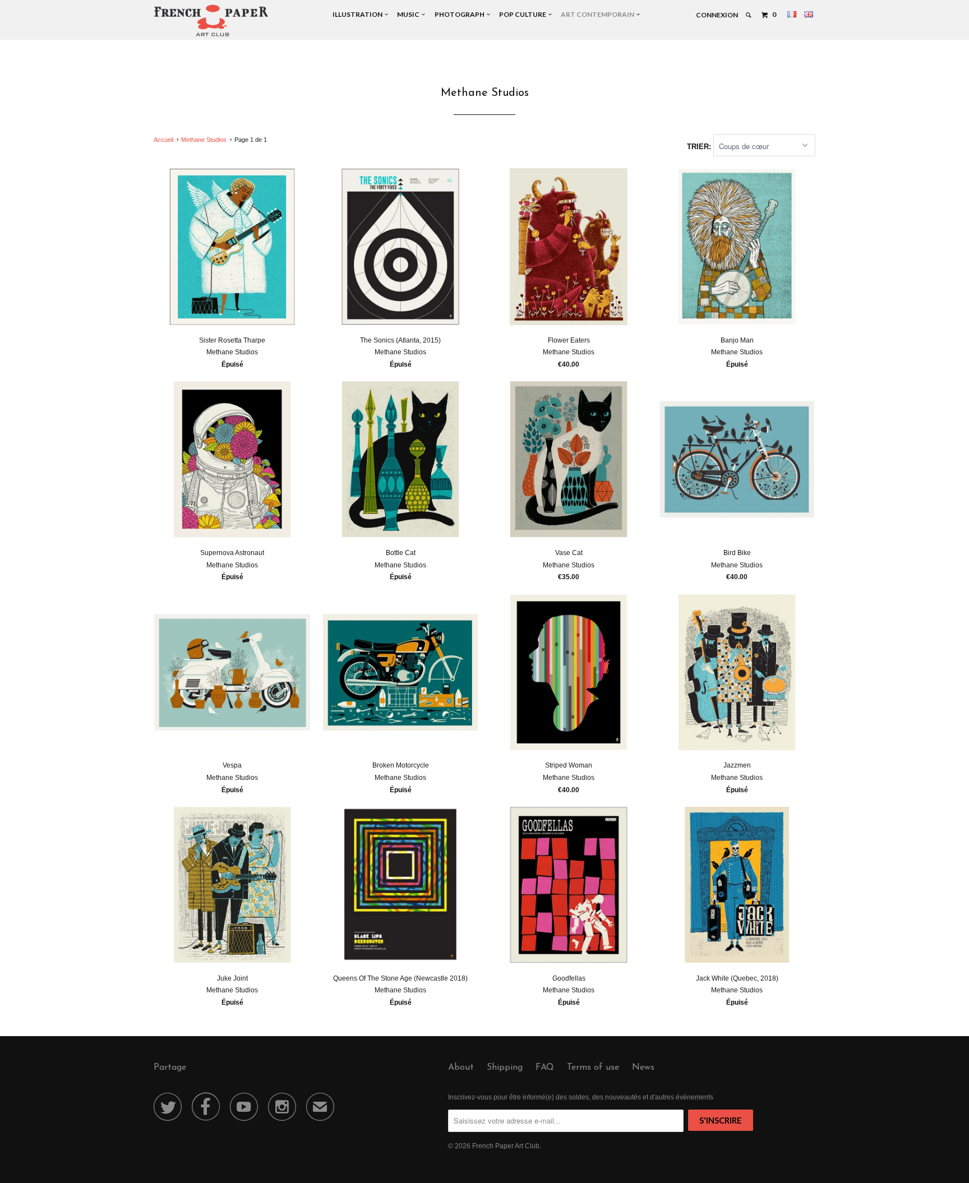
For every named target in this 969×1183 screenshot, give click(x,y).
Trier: (700, 146)
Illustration (359, 14)
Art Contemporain (598, 14)
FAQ (545, 1067)
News (643, 1067)
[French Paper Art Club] (211, 20)
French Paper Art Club (505, 1146)
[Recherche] (749, 15)
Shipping (505, 1067)
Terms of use (593, 1067)
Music (409, 14)
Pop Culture (523, 14)
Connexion (717, 15)
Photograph (461, 14)
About (461, 1067)
